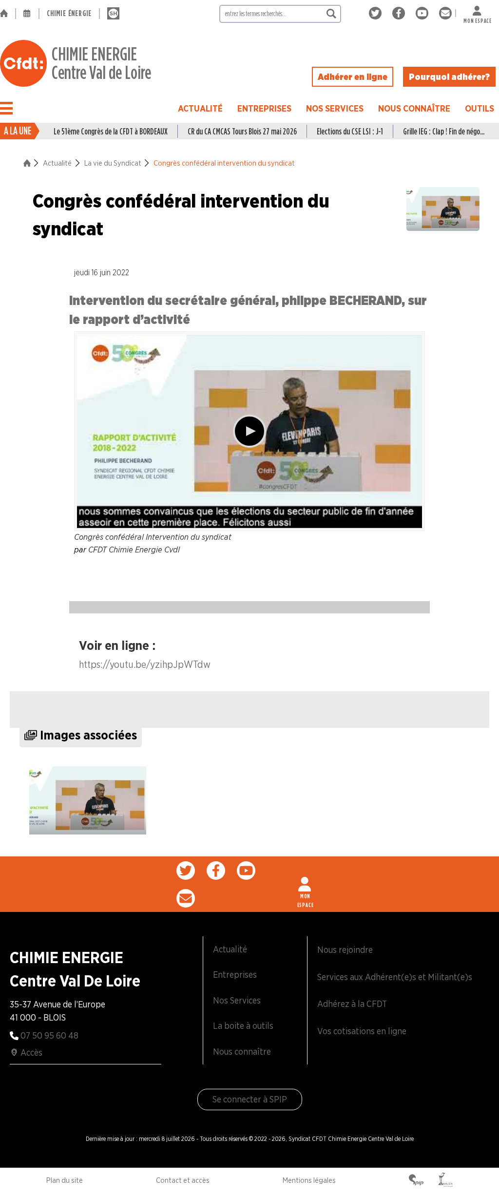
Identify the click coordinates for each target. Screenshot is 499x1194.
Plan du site (64, 1180)
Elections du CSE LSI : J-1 (350, 131)
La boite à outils (243, 1026)
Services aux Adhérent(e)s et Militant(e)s (394, 977)
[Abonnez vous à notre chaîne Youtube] (424, 13)
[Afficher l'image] (87, 800)
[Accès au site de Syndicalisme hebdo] (113, 13)
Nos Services (335, 108)
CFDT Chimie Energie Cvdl (134, 549)
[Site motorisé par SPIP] (416, 1181)
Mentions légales (309, 1180)
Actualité (200, 108)
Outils (479, 108)
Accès (31, 1052)
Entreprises (264, 108)
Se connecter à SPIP (249, 1099)
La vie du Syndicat (112, 163)
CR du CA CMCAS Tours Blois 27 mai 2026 (242, 131)
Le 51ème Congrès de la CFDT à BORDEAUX (111, 131)
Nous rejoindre (345, 950)
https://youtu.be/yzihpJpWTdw (145, 664)
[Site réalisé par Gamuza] (445, 1181)
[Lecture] (249, 431)
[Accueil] (7, 13)
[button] (6, 108)
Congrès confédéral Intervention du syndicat (152, 537)
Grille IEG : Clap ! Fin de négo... (443, 131)
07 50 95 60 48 (49, 1035)
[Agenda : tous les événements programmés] (27, 13)
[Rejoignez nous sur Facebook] (400, 13)
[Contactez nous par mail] (445, 13)
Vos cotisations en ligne (361, 1031)
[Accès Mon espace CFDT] (305, 884)
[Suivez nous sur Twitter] (377, 13)
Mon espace (477, 18)
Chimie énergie (69, 13)
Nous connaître (414, 108)
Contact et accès (183, 1180)
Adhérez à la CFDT (352, 1004)
